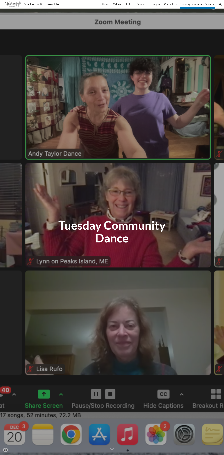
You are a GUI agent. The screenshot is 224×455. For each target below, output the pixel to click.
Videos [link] (117, 4)
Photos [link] (129, 4)
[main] (112, 232)
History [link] (153, 4)
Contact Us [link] (170, 4)
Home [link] (105, 4)
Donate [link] (141, 4)
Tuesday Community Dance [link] (196, 4)
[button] (220, 4)
